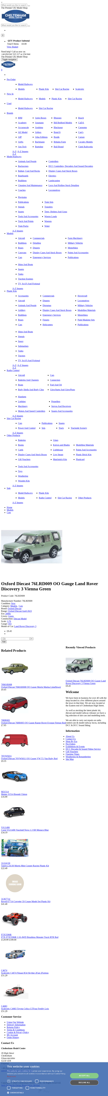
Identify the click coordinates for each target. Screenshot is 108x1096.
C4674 (4, 970)
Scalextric (79, 89)
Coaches (22, 190)
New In (10, 94)
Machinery (23, 406)
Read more (11, 1076)
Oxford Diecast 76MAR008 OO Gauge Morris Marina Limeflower (31, 687)
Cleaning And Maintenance (30, 185)
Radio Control (13, 370)
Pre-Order (11, 79)
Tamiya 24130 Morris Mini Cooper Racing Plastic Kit (25, 866)
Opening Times (72, 754)
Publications (23, 202)
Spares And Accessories (62, 411)
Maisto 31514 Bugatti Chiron (14, 794)
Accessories (23, 296)
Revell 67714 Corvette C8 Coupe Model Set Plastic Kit (25, 901)
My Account (12, 1035)
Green (11, 616)
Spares (21, 211)
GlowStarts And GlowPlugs (62, 389)
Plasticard (80, 459)
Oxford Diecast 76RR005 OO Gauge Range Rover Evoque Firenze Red (33, 723)
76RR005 (5, 720)
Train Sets (48, 202)
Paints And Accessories (78, 252)
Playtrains (22, 197)
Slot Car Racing (62, 89)
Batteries (22, 440)
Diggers (36, 248)
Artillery (21, 310)
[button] (2, 35)
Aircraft (21, 238)
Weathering (23, 476)
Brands (10, 113)
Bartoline (39, 146)
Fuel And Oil (56, 385)
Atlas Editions (41, 137)
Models (21, 89)
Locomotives (54, 190)
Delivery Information (16, 1025)
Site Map (70, 759)
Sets (43, 428)
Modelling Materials (86, 310)
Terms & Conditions (16, 1030)
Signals (21, 207)
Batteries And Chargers (28, 380)
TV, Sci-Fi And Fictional (29, 283)
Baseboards (23, 176)
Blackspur (58, 127)
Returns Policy (13, 1027)
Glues (55, 440)
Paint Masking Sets (86, 320)
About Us (70, 736)
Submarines (23, 346)
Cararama (82, 127)
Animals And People (27, 161)
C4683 (4, 1006)
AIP (20, 137)
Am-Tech (22, 146)
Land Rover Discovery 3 (25, 626)
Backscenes (23, 166)
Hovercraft (82, 296)
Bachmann (40, 142)
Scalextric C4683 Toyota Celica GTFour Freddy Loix (25, 1008)
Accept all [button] (84, 1075)
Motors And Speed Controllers (31, 411)
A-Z (14, 151)
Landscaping (54, 180)
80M (20, 118)
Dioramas (47, 305)
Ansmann (39, 122)
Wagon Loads (50, 216)
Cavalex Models (85, 142)
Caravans (22, 252)
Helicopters (48, 324)
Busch (81, 118)
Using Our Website (15, 1022)
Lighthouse (58, 450)
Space (20, 341)
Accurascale (23, 127)
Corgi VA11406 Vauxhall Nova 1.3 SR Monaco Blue (25, 830)
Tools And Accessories (28, 216)
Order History (13, 1037)
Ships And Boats (25, 264)
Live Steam (58, 454)
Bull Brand (59, 146)
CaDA (81, 122)
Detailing (37, 243)
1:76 (9, 621)
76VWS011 (6, 756)
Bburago (57, 118)
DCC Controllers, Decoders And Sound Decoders (71, 166)
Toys (20, 471)
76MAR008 (6, 684)
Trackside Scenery (79, 428)
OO (10, 624)
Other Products (13, 435)
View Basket (12, 47)
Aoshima (39, 127)
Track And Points (25, 221)
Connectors (55, 380)
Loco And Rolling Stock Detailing (64, 185)
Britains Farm (60, 142)
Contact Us (71, 739)
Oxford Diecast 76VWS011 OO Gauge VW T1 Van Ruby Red (29, 758)
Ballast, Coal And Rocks (29, 171)
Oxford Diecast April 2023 (20, 611)
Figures (46, 320)
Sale (9, 488)
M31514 (5, 792)
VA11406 (5, 827)
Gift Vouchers (24, 459)
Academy (22, 122)
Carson (81, 137)
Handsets (22, 396)
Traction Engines (25, 279)
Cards (20, 450)
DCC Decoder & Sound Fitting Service (83, 749)
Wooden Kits (24, 481)
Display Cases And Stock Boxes (63, 171)
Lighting (22, 401)
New (13, 603)
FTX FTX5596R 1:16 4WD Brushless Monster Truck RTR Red (29, 937)
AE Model (22, 132)
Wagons (48, 221)
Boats (20, 385)
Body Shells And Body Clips (31, 389)
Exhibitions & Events (75, 746)
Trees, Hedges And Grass (55, 211)
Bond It (57, 132)
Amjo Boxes (40, 118)
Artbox (38, 132)
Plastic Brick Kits (83, 454)
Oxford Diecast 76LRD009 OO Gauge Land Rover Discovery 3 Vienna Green (86, 682)
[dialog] (54, 1079)
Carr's (80, 132)
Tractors (21, 356)
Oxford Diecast (14, 608)
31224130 (5, 863)
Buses (20, 248)
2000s (8, 613)
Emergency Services (42, 257)
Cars (20, 257)
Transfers (48, 207)
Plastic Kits (44, 89)
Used (9, 103)
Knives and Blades (61, 445)
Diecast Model (20, 618)
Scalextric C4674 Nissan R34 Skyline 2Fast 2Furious (25, 973)
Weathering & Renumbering (78, 756)
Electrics (52, 176)
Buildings (22, 180)
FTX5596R (6, 934)
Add (3, 642)
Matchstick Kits (60, 459)
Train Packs (23, 226)
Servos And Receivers (61, 406)
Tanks (20, 274)
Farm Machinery (75, 238)
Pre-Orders (70, 744)
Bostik (56, 137)
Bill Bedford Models (63, 122)
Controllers (53, 161)
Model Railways (25, 84)
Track (61, 428)
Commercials (38, 238)
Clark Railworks (85, 146)
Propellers (55, 401)
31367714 (5, 899)
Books (21, 445)
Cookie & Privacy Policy (18, 1032)
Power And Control (26, 428)
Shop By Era (71, 741)
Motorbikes (73, 248)
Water (47, 226)
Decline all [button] (84, 1082)
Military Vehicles (75, 243)
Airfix (20, 142)
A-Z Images (23, 151)
